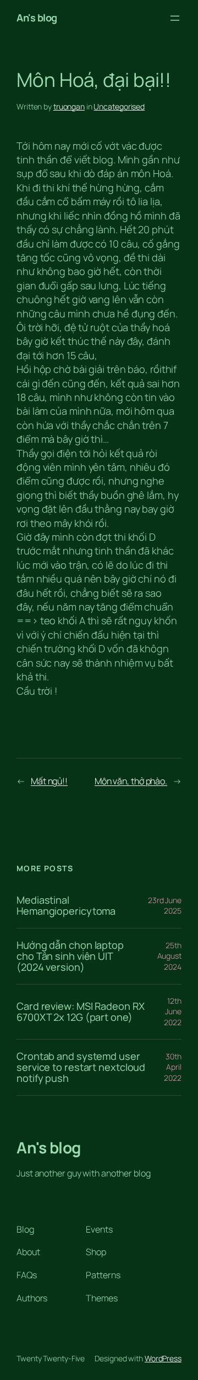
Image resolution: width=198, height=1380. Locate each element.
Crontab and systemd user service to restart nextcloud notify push (80, 1067)
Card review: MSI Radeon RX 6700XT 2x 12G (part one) (80, 1011)
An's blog (36, 17)
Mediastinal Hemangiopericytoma (66, 905)
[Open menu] (175, 18)
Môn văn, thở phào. (131, 781)
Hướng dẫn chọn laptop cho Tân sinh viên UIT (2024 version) (70, 956)
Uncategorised (119, 106)
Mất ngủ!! (49, 781)
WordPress (163, 1358)
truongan (69, 106)
